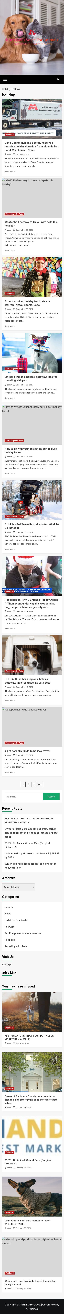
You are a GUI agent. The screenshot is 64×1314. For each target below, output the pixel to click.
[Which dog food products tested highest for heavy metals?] (32, 1257)
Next (40, 784)
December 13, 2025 (24, 687)
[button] (5, 79)
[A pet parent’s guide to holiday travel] (32, 727)
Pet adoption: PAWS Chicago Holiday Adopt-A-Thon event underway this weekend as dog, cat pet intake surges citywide (32, 603)
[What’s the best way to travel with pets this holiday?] (32, 198)
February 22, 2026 (23, 1228)
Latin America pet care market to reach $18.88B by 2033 (32, 855)
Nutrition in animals (16, 920)
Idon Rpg (7, 964)
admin (9, 154)
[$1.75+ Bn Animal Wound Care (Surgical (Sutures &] (32, 1136)
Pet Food (10, 135)
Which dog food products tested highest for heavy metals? (30, 865)
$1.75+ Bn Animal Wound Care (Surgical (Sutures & (27, 845)
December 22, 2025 (24, 230)
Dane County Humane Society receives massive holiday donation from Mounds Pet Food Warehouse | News (31, 146)
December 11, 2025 (24, 755)
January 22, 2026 (23, 154)
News (8, 913)
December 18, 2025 (24, 457)
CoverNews (49, 1304)
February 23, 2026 (23, 1168)
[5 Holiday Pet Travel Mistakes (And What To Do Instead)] (32, 500)
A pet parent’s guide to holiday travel (27, 751)
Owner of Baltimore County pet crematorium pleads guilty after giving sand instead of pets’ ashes (31, 832)
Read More (10, 171)
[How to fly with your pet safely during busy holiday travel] (32, 424)
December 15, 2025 (24, 532)
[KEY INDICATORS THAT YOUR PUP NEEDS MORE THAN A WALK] (32, 1012)
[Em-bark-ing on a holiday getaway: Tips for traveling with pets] (32, 353)
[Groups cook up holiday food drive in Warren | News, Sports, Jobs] (32, 277)
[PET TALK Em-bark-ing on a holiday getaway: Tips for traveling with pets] (32, 655)
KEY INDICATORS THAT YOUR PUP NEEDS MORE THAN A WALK (29, 820)
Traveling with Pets (14, 214)
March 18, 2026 (22, 1043)
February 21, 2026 (23, 1289)
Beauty (9, 906)
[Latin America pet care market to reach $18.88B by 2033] (32, 1196)
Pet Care (9, 592)
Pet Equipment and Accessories (23, 933)
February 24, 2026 (23, 1107)
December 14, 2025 (24, 611)
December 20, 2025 (24, 385)
